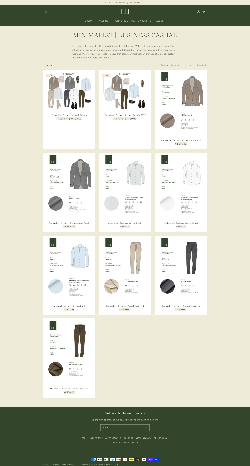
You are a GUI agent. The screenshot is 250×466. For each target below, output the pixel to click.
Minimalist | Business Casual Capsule (69, 115)
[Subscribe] (146, 427)
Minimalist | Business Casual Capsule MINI (125, 115)
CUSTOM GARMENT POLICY (125, 442)
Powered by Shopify (67, 464)
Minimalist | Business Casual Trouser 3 (69, 388)
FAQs (83, 438)
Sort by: (165, 65)
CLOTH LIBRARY (143, 438)
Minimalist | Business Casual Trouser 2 (181, 306)
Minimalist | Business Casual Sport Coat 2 (69, 223)
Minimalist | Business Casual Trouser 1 (125, 306)
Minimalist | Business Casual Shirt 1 (125, 223)
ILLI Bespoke (54, 464)
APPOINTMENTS (113, 438)
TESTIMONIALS (95, 438)
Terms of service (97, 464)
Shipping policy (112, 464)
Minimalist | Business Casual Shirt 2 (180, 223)
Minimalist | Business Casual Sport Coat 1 (181, 140)
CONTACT (128, 438)
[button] (46, 12)
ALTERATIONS (160, 438)
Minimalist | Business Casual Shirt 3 (69, 306)
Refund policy (83, 464)
